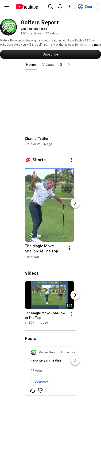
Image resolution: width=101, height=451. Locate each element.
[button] (69, 64)
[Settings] (69, 6)
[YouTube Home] (26, 6)
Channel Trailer (36, 138)
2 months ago (70, 352)
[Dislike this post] (40, 390)
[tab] (31, 64)
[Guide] (6, 6)
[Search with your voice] (60, 6)
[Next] (75, 203)
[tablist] (50, 64)
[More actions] (71, 160)
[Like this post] (32, 390)
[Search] (50, 6)
